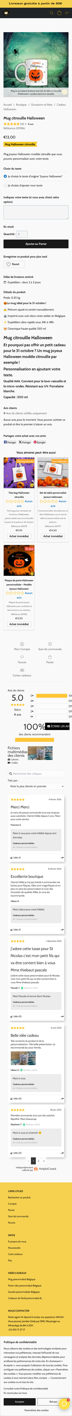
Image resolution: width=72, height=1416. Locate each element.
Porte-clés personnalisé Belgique (24, 1285)
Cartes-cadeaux (22, 675)
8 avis (30, 124)
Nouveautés (14, 1247)
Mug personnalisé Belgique (21, 1279)
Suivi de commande (50, 649)
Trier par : (13, 780)
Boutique (21, 104)
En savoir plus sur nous (15, 1392)
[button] (6, 13)
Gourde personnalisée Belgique (24, 1291)
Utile (15, 857)
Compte (12, 1203)
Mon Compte (22, 649)
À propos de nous (17, 1241)
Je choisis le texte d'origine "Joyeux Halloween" (35, 176)
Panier (50, 662)
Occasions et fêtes (41, 104)
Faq (10, 1260)
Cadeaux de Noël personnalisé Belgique (25, 1298)
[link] (36, 1409)
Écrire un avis (60, 726)
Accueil (7, 104)
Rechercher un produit (19, 1197)
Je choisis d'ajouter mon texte (25, 185)
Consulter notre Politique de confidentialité (26, 1388)
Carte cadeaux (15, 1254)
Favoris (22, 662)
